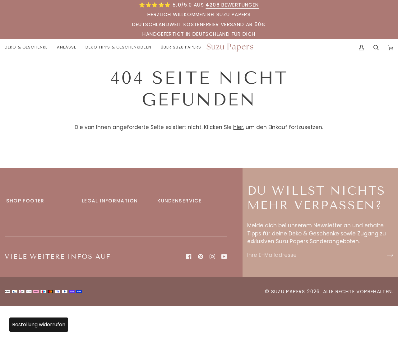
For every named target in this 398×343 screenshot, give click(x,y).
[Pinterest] (200, 256)
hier (238, 127)
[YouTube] (224, 256)
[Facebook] (189, 256)
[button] (28, 47)
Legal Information (110, 200)
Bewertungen (232, 5)
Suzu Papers (288, 291)
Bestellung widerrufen (38, 324)
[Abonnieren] (385, 255)
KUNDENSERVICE (179, 200)
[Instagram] (212, 256)
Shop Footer (25, 200)
